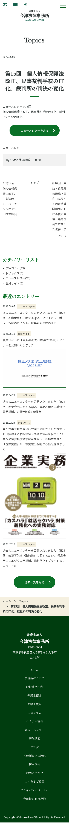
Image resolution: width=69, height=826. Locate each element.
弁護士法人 (34, 11)
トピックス (24, 422)
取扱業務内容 (34, 687)
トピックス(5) (14, 273)
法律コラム (34, 713)
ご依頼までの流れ (34, 756)
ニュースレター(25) (17, 278)
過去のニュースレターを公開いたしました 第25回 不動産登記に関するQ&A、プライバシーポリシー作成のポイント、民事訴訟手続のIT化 (34, 318)
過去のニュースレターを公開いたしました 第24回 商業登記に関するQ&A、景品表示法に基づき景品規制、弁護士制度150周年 (34, 406)
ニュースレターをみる (35, 130)
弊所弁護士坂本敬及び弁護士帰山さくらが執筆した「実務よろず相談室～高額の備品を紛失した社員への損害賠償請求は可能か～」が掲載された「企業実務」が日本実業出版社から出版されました (34, 439)
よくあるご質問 (34, 781)
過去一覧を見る (34, 582)
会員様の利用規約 (34, 799)
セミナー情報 (34, 721)
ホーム (7, 601)
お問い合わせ (34, 773)
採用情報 (34, 764)
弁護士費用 (34, 704)
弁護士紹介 (34, 695)
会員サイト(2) (14, 283)
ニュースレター (26, 306)
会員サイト (24, 333)
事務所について (34, 678)
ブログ (34, 747)
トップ (34, 182)
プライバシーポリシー (34, 790)
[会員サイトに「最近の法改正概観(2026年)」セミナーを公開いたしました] (34, 368)
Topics (23, 601)
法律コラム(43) (15, 268)
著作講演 (34, 738)
